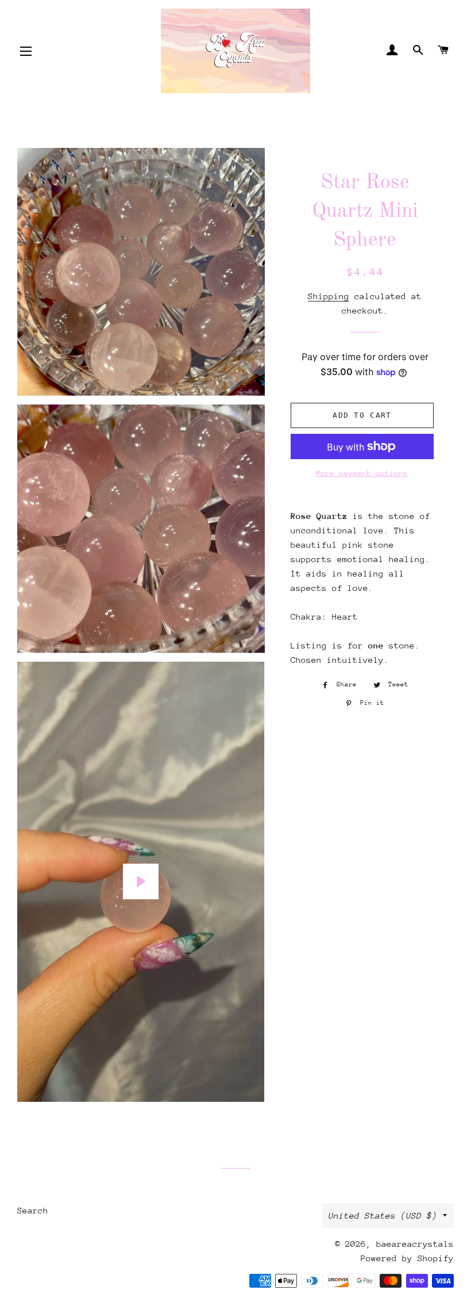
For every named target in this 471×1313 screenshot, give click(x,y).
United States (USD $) (383, 1215)
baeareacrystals (415, 1244)
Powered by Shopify (407, 1258)
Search (32, 1210)
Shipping (328, 296)
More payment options (362, 473)
